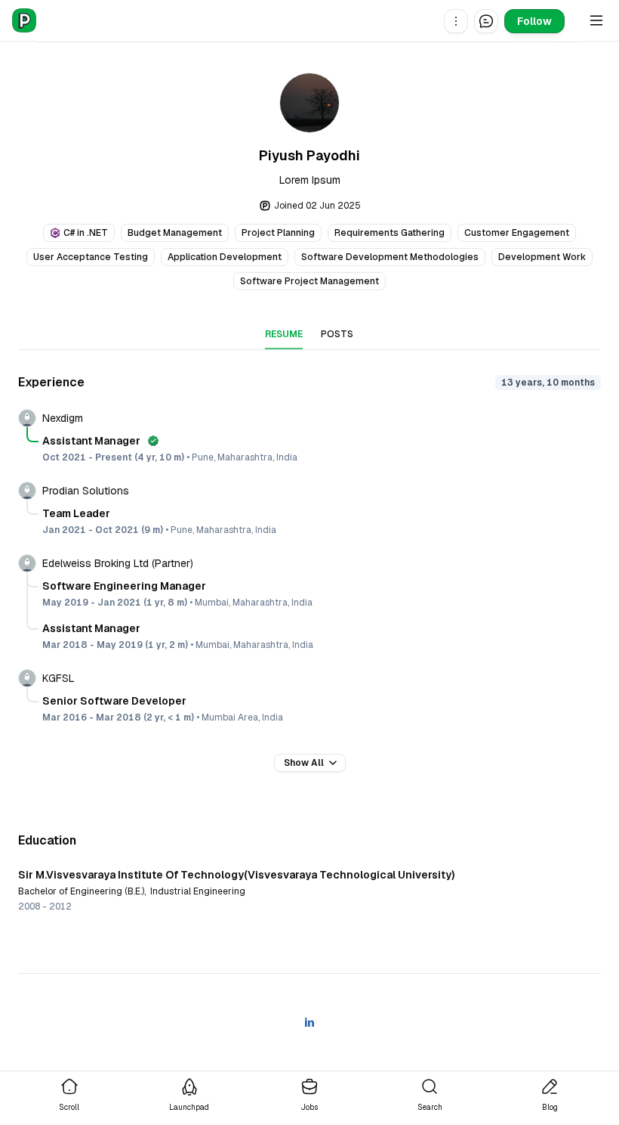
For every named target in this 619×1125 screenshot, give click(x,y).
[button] (456, 21)
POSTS (337, 334)
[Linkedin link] (309, 1022)
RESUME (284, 334)
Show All (304, 763)
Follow (534, 21)
